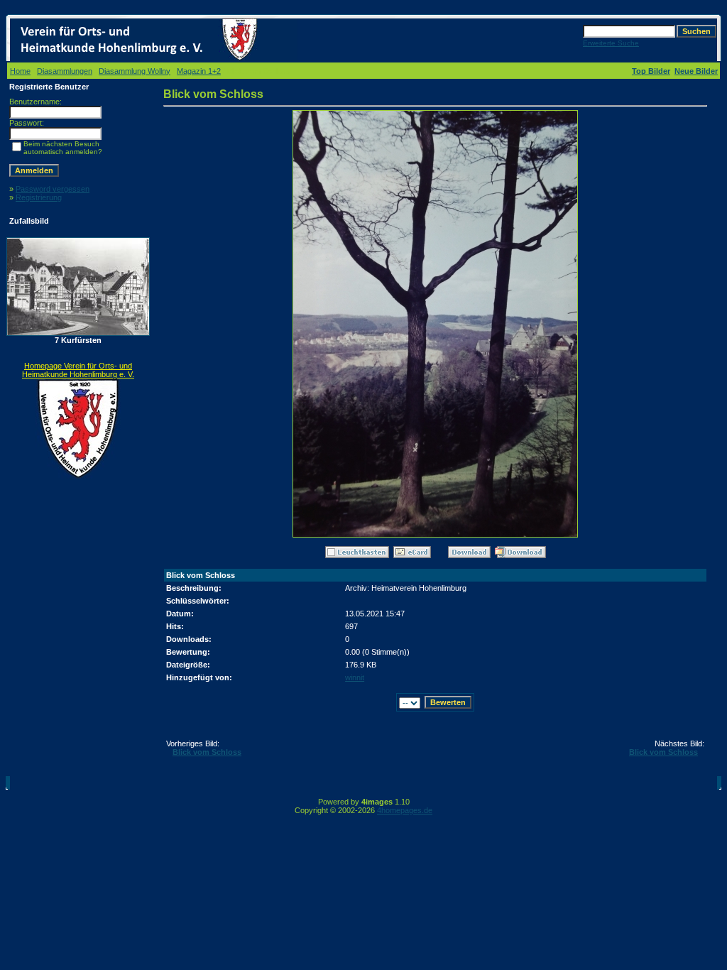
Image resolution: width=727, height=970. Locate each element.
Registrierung (39, 197)
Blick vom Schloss (207, 752)
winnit (354, 677)
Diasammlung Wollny (134, 71)
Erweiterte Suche (611, 43)
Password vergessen (52, 189)
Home (20, 71)
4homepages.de (404, 810)
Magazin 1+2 (199, 71)
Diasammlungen (64, 71)
